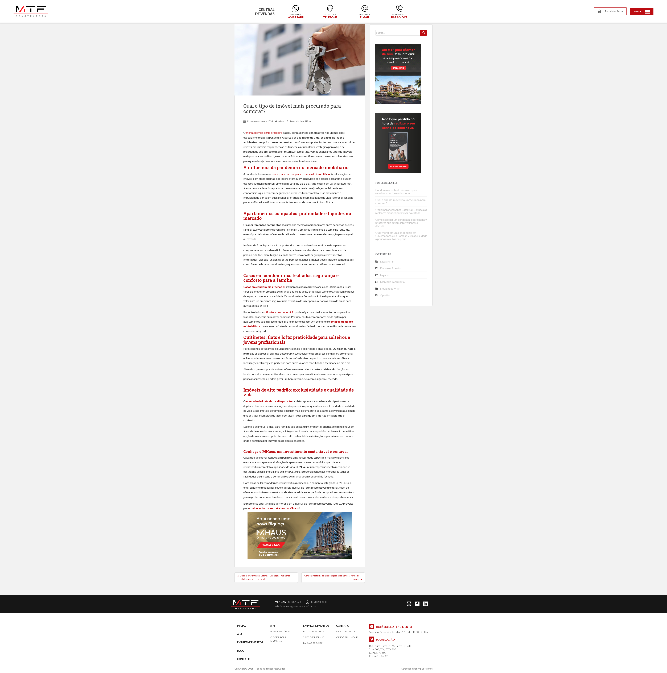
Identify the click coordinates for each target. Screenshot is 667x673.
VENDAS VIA (296, 16)
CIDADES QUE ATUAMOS (278, 639)
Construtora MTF (31, 11)
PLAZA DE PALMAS (313, 631)
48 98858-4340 (319, 602)
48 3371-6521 (289, 602)
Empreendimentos (391, 268)
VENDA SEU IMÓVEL (347, 637)
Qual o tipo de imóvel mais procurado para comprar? (400, 201)
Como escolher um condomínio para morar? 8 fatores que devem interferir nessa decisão (401, 222)
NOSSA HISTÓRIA (280, 631)
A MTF (241, 633)
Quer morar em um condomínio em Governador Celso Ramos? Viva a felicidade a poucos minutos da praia (401, 235)
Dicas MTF (387, 261)
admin (281, 121)
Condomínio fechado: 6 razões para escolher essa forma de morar (331, 577)
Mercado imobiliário (300, 121)
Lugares (384, 275)
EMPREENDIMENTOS (250, 642)
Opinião (385, 295)
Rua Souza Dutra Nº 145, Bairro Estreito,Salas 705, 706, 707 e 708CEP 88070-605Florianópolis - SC (390, 651)
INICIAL (241, 625)
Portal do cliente (614, 11)
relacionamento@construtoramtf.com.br (295, 606)
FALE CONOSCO (345, 631)
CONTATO (243, 658)
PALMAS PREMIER (313, 643)
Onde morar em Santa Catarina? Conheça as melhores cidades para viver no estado (265, 577)
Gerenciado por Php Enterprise (417, 668)
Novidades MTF (390, 288)
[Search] (423, 33)
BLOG (240, 650)
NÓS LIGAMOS (399, 16)
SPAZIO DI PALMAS (313, 637)
